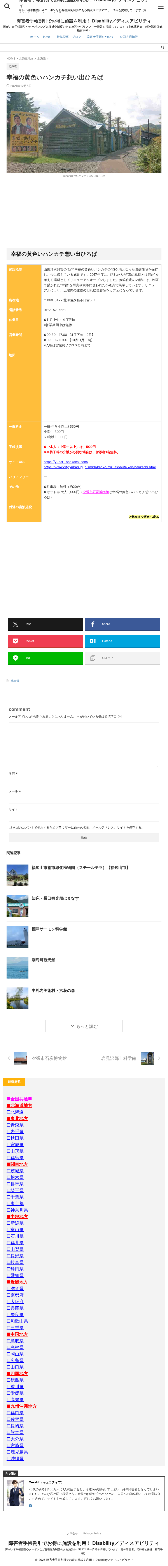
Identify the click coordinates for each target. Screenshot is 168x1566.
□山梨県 (15, 1249)
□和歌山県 (17, 1321)
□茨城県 (15, 1170)
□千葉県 (15, 1197)
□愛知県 (15, 1275)
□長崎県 (15, 1425)
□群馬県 (15, 1183)
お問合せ (72, 1533)
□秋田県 (15, 1138)
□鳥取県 (15, 1340)
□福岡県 (15, 1412)
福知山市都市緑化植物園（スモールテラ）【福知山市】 (81, 867)
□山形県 (15, 1151)
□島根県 (15, 1347)
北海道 (15, 681)
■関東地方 (17, 1164)
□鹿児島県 (17, 1452)
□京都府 (15, 1295)
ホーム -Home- (40, 37)
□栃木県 (15, 1177)
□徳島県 (15, 1380)
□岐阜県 (15, 1262)
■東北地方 (17, 1118)
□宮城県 (15, 1144)
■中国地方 (17, 1334)
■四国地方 (17, 1373)
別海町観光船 (43, 959)
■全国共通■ (19, 1098)
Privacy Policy (92, 1533)
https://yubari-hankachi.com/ (66, 462)
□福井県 (15, 1242)
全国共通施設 (129, 37)
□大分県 (15, 1439)
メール (15, 791)
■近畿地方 (17, 1282)
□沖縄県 (15, 1458)
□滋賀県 (15, 1288)
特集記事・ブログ (69, 37)
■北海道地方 (19, 1105)
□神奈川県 (17, 1210)
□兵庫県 (15, 1308)
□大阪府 (15, 1301)
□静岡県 (15, 1269)
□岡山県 (15, 1354)
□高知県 (15, 1399)
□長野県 (15, 1255)
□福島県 (15, 1157)
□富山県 (15, 1229)
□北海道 (15, 1112)
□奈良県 (15, 1314)
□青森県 (15, 1125)
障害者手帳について (100, 37)
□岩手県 (15, 1131)
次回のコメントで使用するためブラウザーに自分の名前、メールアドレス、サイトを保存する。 (78, 827)
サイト (13, 809)
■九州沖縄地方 (22, 1406)
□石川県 (15, 1236)
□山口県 (15, 1367)
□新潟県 (15, 1223)
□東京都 (15, 1203)
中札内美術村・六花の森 (53, 990)
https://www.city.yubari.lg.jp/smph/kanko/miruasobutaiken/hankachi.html (100, 467)
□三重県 (15, 1327)
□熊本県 (15, 1432)
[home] (31, 1505)
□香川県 (15, 1386)
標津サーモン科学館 (49, 929)
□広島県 (15, 1360)
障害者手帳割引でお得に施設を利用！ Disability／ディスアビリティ (84, 21)
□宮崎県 (15, 1445)
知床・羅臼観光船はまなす (55, 898)
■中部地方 (17, 1216)
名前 (13, 773)
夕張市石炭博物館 (96, 492)
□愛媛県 (15, 1393)
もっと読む (87, 1026)
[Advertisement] (84, 212)
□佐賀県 (15, 1419)
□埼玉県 (15, 1190)
